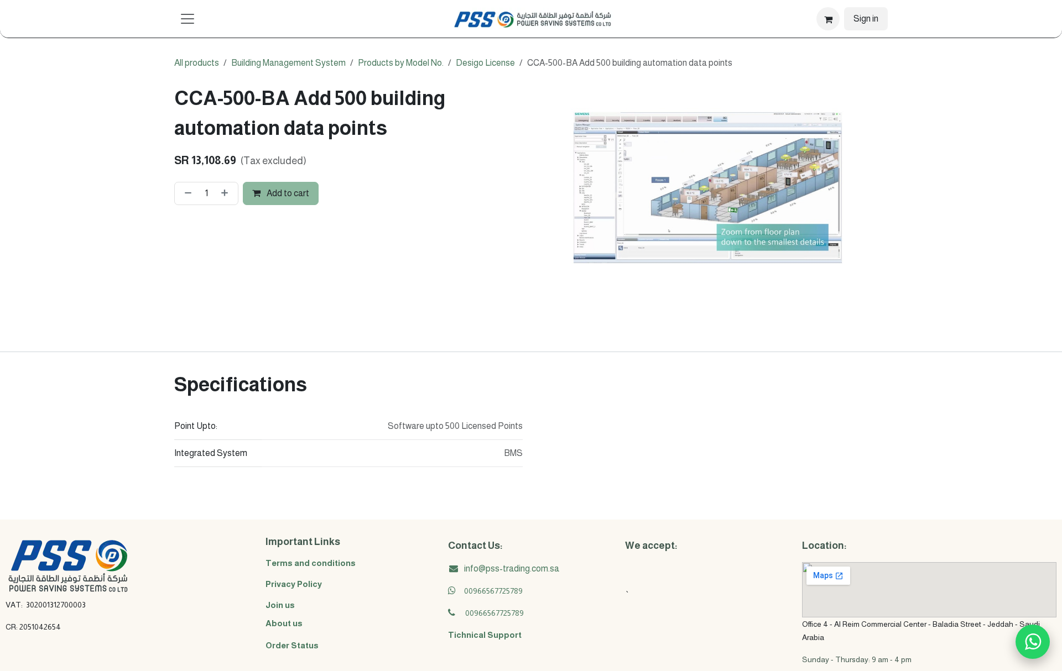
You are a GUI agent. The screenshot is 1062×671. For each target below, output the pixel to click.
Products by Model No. (401, 62)
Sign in (865, 18)
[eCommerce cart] (828, 18)
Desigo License (485, 62)
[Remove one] (186, 193)
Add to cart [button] (287, 193)
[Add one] (227, 193)
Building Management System (288, 62)
